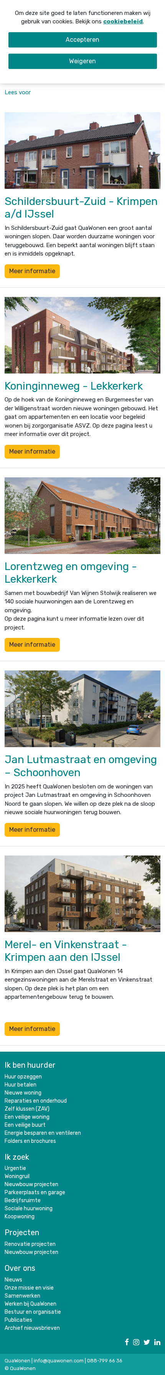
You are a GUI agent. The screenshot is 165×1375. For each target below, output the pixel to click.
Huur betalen (20, 1085)
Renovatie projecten (30, 1244)
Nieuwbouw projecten (31, 1184)
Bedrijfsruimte (23, 1200)
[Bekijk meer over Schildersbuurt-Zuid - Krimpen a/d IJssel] (82, 150)
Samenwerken (22, 1296)
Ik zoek (17, 1157)
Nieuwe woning (23, 1093)
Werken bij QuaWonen (30, 1304)
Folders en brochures (30, 1141)
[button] (18, 92)
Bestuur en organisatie (33, 1312)
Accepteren (82, 39)
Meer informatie (32, 271)
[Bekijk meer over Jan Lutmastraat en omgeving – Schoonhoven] (82, 708)
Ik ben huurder (30, 1065)
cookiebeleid (123, 21)
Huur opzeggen (23, 1076)
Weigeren (82, 61)
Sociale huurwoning (29, 1208)
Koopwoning (20, 1216)
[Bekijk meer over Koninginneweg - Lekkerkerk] (82, 335)
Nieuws (13, 1280)
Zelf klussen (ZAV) (27, 1109)
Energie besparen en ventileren (43, 1133)
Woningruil (17, 1176)
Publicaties (18, 1320)
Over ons (20, 1268)
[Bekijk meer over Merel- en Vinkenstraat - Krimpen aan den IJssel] (82, 893)
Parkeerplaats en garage (35, 1192)
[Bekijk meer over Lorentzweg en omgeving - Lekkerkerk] (82, 515)
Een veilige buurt (25, 1125)
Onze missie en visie (29, 1288)
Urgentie (15, 1168)
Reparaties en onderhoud (36, 1101)
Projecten (22, 1232)
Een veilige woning (27, 1117)
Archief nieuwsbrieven (32, 1328)
